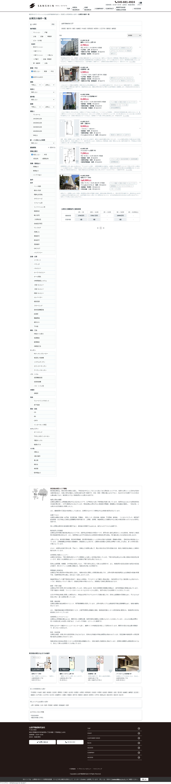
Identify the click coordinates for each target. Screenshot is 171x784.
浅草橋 (87, 94)
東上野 (87, 40)
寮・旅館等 (36, 63)
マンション (36, 32)
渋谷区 (94, 692)
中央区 (84, 28)
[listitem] (43, 669)
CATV (36, 420)
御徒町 (89, 77)
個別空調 (37, 301)
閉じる (144, 779)
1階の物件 (37, 456)
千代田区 (34, 692)
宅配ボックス (38, 440)
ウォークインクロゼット (41, 400)
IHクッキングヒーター (41, 353)
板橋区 (78, 28)
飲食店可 (37, 240)
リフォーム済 (38, 203)
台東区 (83, 40)
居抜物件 (37, 244)
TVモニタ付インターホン (42, 436)
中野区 (99, 692)
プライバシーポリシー (84, 769)
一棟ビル (50, 55)
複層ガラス (37, 444)
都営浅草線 (85, 106)
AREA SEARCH (75, 9)
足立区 (136, 692)
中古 (52, 71)
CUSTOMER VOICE (93, 738)
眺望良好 (37, 211)
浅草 (88, 131)
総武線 (84, 104)
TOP (68, 8)
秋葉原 (90, 108)
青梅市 (69, 695)
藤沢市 (69, 28)
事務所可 (37, 236)
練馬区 (114, 28)
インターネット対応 (40, 424)
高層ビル (37, 232)
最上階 (36, 460)
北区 (115, 692)
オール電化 (37, 276)
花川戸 (87, 121)
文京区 (54, 692)
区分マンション (38, 47)
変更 (53, 24)
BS (35, 416)
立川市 (52, 695)
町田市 (96, 28)
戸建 (46, 32)
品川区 (71, 692)
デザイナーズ (38, 198)
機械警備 (37, 318)
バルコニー (37, 268)
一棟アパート (37, 51)
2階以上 (36, 452)
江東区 (65, 692)
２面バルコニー (39, 285)
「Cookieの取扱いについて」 (118, 779)
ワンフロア (37, 227)
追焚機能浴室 (38, 377)
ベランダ (37, 264)
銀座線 (84, 54)
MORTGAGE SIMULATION (121, 9)
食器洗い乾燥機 (39, 358)
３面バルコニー (39, 289)
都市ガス (37, 322)
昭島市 (80, 695)
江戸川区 (39, 695)
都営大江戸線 (86, 52)
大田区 (82, 692)
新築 (45, 71)
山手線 (84, 49)
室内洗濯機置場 (39, 310)
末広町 (89, 79)
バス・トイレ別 (39, 386)
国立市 (116, 695)
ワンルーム (36, 114)
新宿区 (64, 28)
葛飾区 (33, 695)
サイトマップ (98, 769)
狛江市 (121, 695)
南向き (36, 464)
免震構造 (37, 338)
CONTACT (110, 8)
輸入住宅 (37, 215)
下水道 (36, 326)
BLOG (89, 743)
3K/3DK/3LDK (37, 127)
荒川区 (120, 692)
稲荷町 (89, 54)
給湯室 (36, 314)
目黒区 (76, 692)
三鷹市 (64, 695)
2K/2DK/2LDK (37, 123)
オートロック (38, 432)
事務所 (50, 36)
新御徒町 (94, 52)
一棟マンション (38, 55)
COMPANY (99, 8)
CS (35, 412)
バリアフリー (38, 252)
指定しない (36, 71)
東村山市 (103, 695)
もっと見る (132, 61)
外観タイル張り (39, 334)
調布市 (86, 695)
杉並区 (105, 692)
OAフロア (37, 248)
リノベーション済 (39, 207)
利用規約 (73, 769)
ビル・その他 (37, 40)
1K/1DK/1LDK (37, 118)
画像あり (36, 166)
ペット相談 (37, 186)
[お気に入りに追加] (77, 53)
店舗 (41, 36)
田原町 (89, 187)
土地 (34, 36)
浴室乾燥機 (37, 382)
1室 (81, 219)
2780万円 (81, 215)
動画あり (36, 171)
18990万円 (120, 215)
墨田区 (60, 692)
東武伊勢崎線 (86, 162)
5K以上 (35, 135)
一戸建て (36, 59)
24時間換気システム (40, 281)
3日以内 (35, 158)
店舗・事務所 (47, 59)
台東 (87, 67)
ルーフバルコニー (39, 272)
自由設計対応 (38, 223)
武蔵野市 (58, 695)
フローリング (38, 305)
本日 (45, 154)
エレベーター (38, 297)
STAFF (89, 733)
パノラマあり (37, 175)
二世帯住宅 (37, 219)
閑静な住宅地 (38, 194)
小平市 (97, 695)
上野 (88, 49)
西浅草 (87, 175)
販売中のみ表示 (38, 77)
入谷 (89, 189)
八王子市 (102, 28)
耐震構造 (37, 342)
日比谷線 (84, 108)
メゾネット (37, 260)
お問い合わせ (43, 742)
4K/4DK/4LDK (37, 131)
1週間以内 (45, 158)
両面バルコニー (39, 293)
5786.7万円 (94, 215)
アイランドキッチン (40, 370)
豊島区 (108, 28)
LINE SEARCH (87, 9)
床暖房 (36, 393)
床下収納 (37, 405)
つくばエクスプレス (88, 135)
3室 (94, 219)
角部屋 (36, 468)
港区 (73, 28)
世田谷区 (90, 28)
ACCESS (137, 8)
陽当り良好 (37, 190)
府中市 (75, 695)
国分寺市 (110, 695)
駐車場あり (37, 472)
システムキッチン (39, 362)
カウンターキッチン (40, 366)
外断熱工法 (37, 346)
